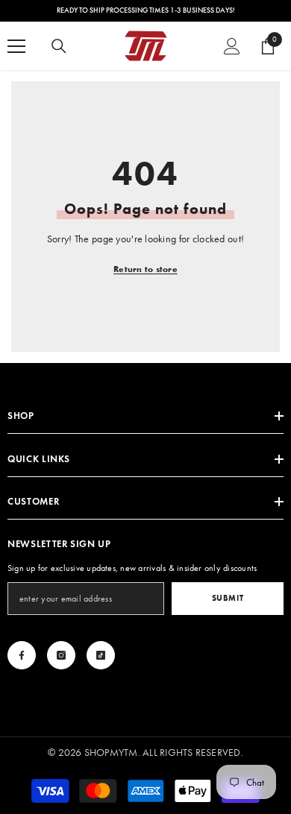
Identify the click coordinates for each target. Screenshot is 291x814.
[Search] (59, 46)
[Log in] (232, 46)
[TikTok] (101, 655)
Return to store (145, 268)
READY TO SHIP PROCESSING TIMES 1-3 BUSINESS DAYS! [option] (146, 10)
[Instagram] (61, 655)
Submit (227, 598)
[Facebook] (21, 655)
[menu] (16, 46)
